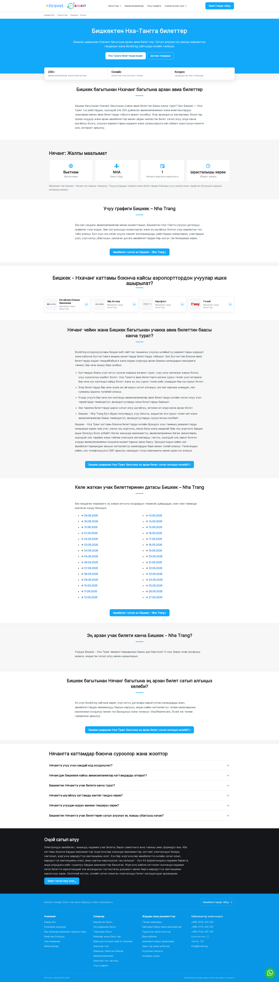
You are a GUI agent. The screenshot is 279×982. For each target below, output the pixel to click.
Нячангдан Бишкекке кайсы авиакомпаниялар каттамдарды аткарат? (98, 775)
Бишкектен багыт (103, 922)
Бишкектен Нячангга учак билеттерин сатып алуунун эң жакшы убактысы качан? (106, 815)
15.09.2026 (155, 527)
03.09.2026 (91, 544)
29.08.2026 (91, 515)
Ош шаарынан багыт (104, 926)
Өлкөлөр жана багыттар (107, 936)
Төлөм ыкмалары (152, 922)
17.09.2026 (155, 539)
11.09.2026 (90, 591)
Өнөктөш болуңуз (54, 936)
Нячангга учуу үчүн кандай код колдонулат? (80, 765)
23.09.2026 (155, 573)
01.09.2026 (91, 533)
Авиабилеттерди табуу (217, 902)
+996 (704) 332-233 (202, 931)
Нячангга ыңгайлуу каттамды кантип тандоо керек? (86, 795)
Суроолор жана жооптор (156, 931)
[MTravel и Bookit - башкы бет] (66, 5)
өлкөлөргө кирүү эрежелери (158, 941)
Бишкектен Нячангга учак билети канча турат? (82, 785)
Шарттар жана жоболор (156, 946)
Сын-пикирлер (52, 941)
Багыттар (113, 6)
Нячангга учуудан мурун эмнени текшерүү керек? (84, 805)
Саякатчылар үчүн (174, 6)
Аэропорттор (101, 946)
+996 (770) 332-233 (202, 926)
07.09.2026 (91, 568)
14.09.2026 (155, 521)
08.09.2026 (91, 573)
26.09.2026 (155, 591)
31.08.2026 (91, 527)
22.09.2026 (155, 568)
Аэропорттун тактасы (105, 960)
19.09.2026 (155, 550)
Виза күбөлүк (149, 936)
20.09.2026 (155, 556)
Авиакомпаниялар (134, 6)
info (199, 946)
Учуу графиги (154, 6)
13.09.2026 (155, 515)
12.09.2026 (90, 597)
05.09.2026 (91, 556)
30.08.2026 (91, 521)
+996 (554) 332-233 (202, 922)
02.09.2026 (91, 539)
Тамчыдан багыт (102, 931)
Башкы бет (49, 15)
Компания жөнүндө (55, 926)
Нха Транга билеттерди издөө (125, 55)
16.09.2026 (155, 533)
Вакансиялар (51, 946)
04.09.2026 (91, 550)
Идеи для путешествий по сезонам (112, 941)
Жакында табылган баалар (108, 951)
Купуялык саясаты (152, 951)
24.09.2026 (156, 579)
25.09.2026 (155, 585)
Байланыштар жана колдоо (207, 916)
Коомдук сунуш (151, 955)
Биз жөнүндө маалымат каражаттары (65, 931)
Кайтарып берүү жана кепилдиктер (161, 926)
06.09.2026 (91, 562)
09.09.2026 (91, 579)
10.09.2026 (91, 585)
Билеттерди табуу (220, 5)
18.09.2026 (155, 544)
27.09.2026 (155, 597)
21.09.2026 (155, 562)
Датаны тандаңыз (160, 55)
